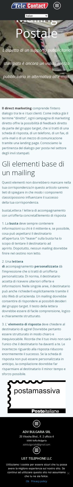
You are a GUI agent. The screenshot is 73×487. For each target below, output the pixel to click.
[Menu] (57, 5)
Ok (27, 481)
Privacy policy (39, 481)
